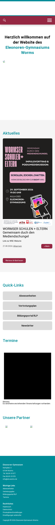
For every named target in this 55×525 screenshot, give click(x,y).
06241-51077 (11, 473)
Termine (6, 497)
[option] (27, 195)
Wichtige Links (9, 486)
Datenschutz (7, 509)
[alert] (27, 375)
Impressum (7, 507)
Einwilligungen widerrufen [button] (12, 515)
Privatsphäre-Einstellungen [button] (12, 512)
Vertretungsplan (27, 305)
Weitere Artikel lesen (14, 260)
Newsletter (27, 325)
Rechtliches (8, 504)
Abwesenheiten (27, 295)
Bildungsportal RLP (27, 315)
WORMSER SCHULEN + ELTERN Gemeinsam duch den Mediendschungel (25, 232)
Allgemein (17, 246)
